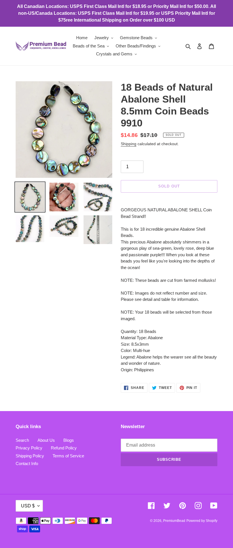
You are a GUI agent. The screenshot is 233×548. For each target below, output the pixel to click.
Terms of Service (68, 455)
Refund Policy (64, 447)
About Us (46, 440)
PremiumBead (174, 521)
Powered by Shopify (201, 521)
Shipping (128, 143)
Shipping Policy (30, 455)
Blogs (68, 440)
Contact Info (27, 463)
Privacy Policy (29, 447)
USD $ (28, 505)
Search (22, 440)
